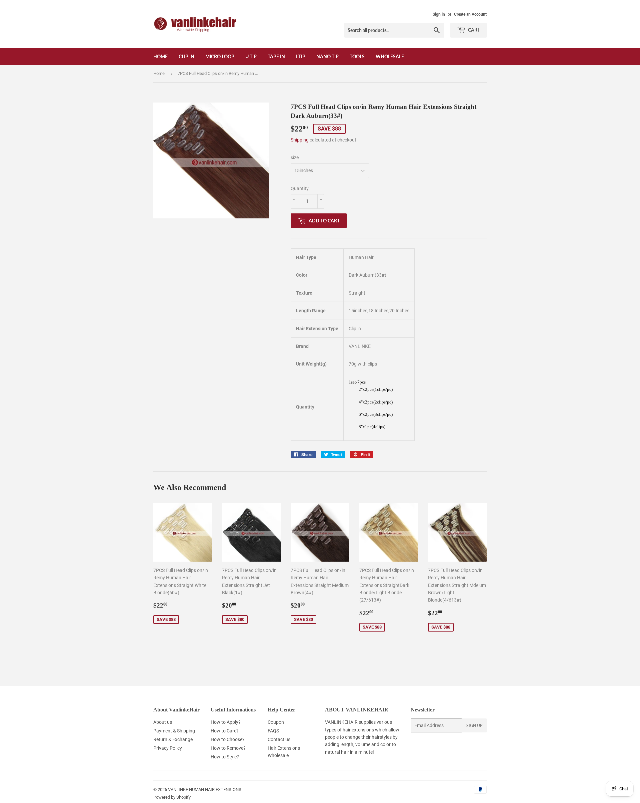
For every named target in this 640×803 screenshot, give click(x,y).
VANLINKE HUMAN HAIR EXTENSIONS (204, 789)
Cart (473, 30)
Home (160, 56)
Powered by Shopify (172, 797)
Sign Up (474, 725)
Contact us (279, 739)
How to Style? (225, 756)
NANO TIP (327, 56)
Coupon (276, 722)
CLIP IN (186, 56)
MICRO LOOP (219, 56)
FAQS (273, 730)
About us (162, 722)
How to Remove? (228, 748)
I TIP (300, 56)
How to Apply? (226, 722)
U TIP (251, 56)
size (295, 157)
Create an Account (470, 14)
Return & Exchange (173, 739)
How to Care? (225, 730)
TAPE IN (276, 56)
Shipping (300, 139)
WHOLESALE (390, 56)
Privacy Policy (167, 748)
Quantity (300, 188)
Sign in (439, 14)
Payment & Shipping (174, 730)
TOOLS (357, 56)
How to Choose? (228, 739)
